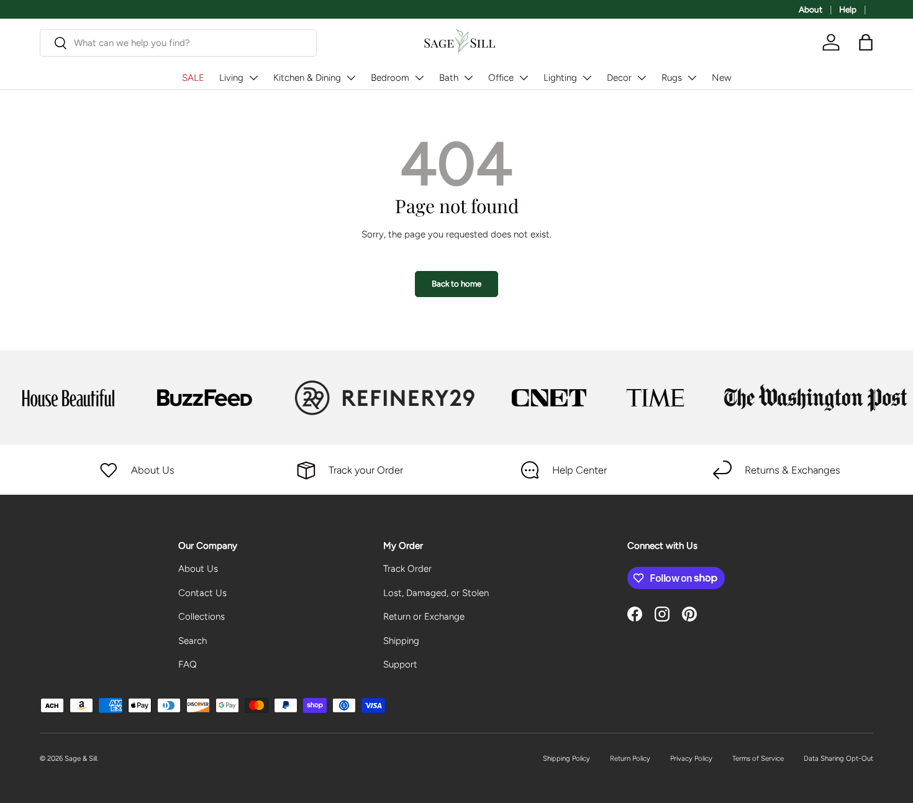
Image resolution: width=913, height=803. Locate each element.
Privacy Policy (691, 758)
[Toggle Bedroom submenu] (419, 77)
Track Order (407, 568)
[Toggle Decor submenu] (641, 77)
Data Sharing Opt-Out (838, 758)
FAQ (187, 664)
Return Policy (630, 758)
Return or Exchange (424, 616)
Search (192, 640)
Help (847, 9)
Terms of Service (758, 758)
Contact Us (202, 593)
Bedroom (390, 77)
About (810, 9)
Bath (448, 77)
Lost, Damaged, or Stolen (436, 593)
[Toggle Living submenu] (253, 77)
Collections (201, 616)
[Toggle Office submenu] (523, 77)
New (721, 77)
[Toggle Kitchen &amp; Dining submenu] (350, 77)
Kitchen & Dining (307, 77)
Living (231, 77)
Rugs (671, 77)
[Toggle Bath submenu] (468, 77)
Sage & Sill (81, 758)
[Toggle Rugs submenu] (691, 77)
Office (501, 77)
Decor (619, 77)
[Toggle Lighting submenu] (586, 77)
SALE (193, 77)
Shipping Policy (566, 758)
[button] (865, 42)
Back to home (456, 283)
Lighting (560, 77)
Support (400, 664)
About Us (198, 568)
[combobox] (178, 43)
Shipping (401, 640)
